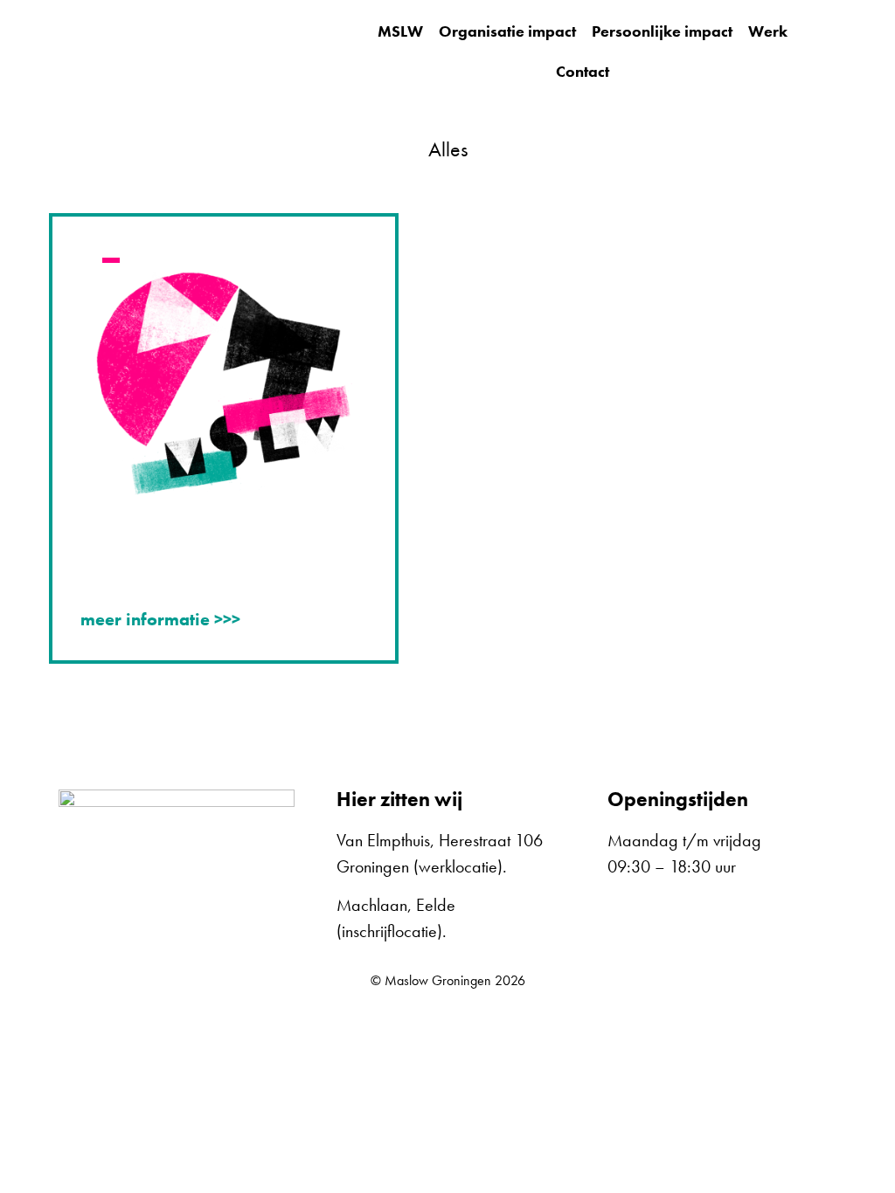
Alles (448, 148)
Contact (582, 71)
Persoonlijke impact (662, 31)
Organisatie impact (507, 31)
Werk (767, 31)
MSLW (400, 31)
